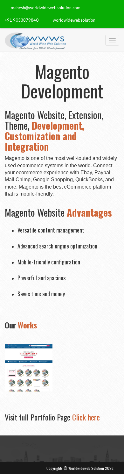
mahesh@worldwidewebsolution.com (45, 7)
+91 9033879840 (21, 20)
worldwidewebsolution (74, 20)
